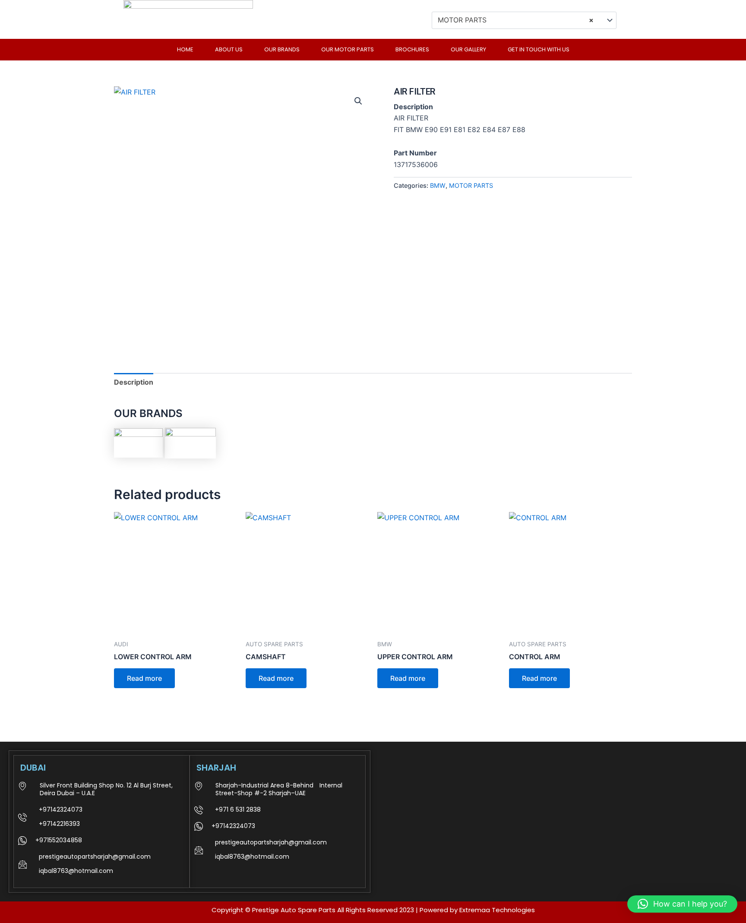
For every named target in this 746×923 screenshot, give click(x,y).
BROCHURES (412, 49)
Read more (144, 678)
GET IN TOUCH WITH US (538, 49)
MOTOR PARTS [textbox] (516, 20)
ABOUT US (229, 49)
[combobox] (524, 20)
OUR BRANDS (282, 49)
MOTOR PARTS (471, 185)
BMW (438, 185)
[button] (358, 101)
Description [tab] (133, 382)
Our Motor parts (347, 49)
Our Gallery (468, 49)
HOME (185, 49)
